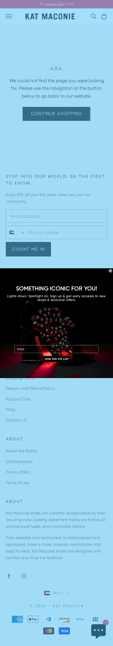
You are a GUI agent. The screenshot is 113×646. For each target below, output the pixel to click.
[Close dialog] (110, 270)
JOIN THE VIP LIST (56, 358)
